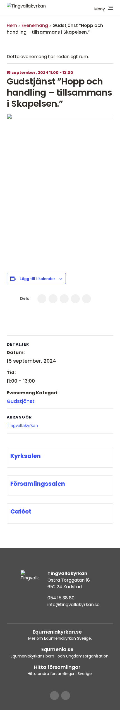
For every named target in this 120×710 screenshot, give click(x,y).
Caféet (20, 511)
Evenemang (34, 25)
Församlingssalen (37, 484)
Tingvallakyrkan (22, 425)
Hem (12, 25)
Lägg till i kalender (37, 278)
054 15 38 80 (61, 598)
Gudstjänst (21, 401)
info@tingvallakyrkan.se (73, 604)
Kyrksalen (25, 456)
